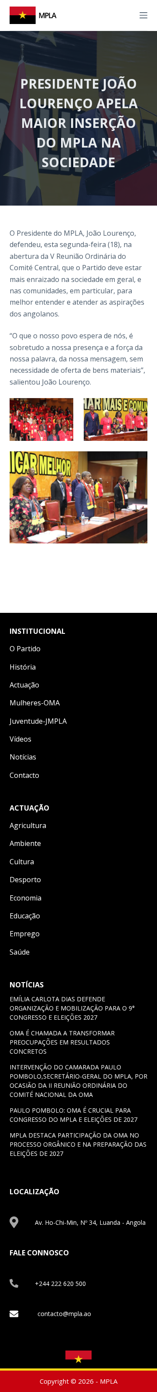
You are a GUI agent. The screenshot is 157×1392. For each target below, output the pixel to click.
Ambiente (25, 843)
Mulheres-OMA (35, 703)
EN (116, 14)
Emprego (25, 933)
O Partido (25, 648)
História (23, 667)
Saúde (20, 952)
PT (127, 14)
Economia (25, 898)
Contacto (24, 775)
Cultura (22, 861)
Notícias (23, 757)
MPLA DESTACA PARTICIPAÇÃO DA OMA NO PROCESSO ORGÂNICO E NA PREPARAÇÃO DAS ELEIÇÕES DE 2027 (78, 1144)
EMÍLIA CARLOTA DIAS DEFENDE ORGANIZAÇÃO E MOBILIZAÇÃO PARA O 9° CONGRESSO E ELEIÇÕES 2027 (72, 1008)
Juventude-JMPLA (38, 721)
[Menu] (143, 15)
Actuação (24, 685)
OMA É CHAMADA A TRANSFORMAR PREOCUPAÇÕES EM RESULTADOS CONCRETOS (62, 1042)
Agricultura (28, 825)
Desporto (25, 879)
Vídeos (20, 739)
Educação (25, 916)
